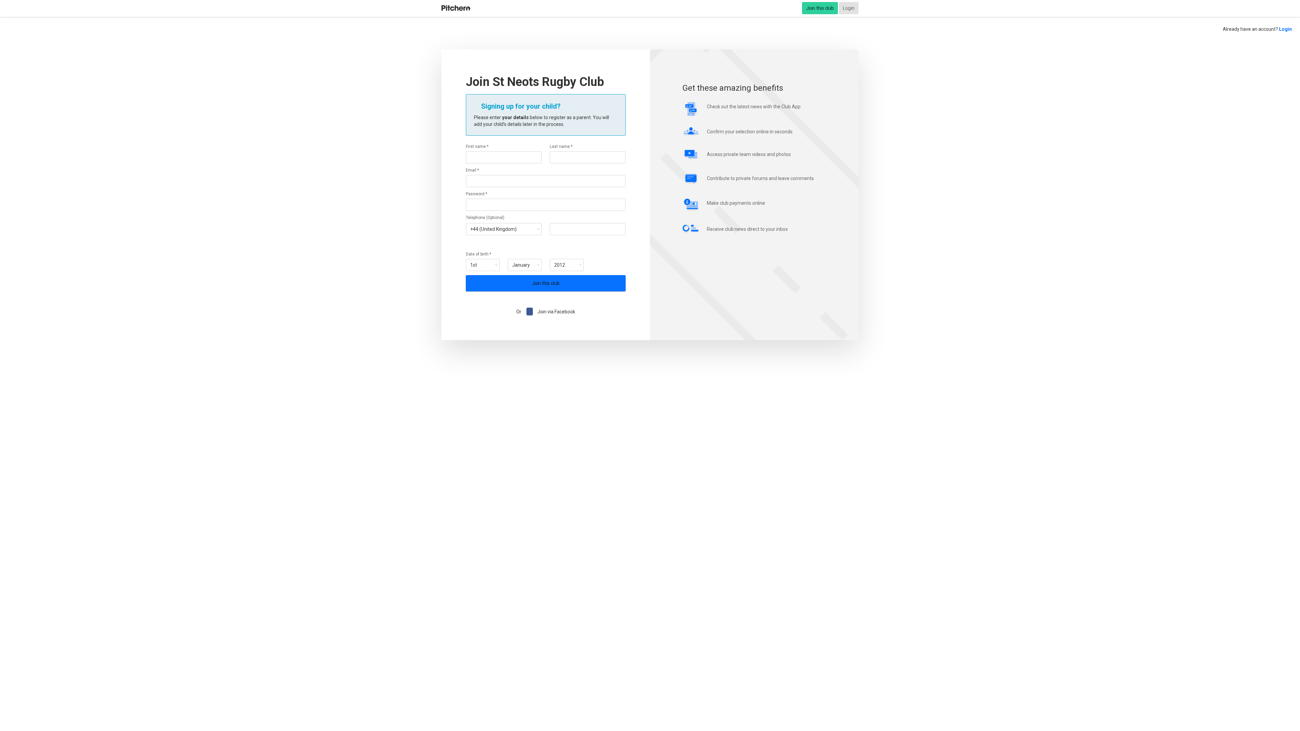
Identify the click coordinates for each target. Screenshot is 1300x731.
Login (848, 8)
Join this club (820, 8)
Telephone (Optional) (485, 217)
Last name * (561, 146)
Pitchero (455, 8)
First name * (477, 146)
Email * (472, 170)
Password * (476, 194)
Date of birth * (478, 254)
